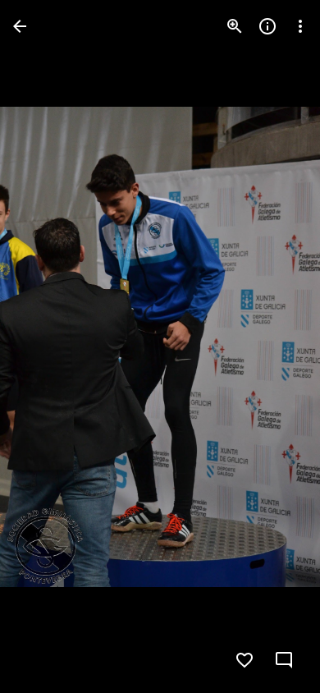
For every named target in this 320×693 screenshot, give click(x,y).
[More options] (300, 26)
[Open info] (267, 26)
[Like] (244, 660)
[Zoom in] (234, 26)
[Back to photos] (19, 26)
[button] (46, 346)
